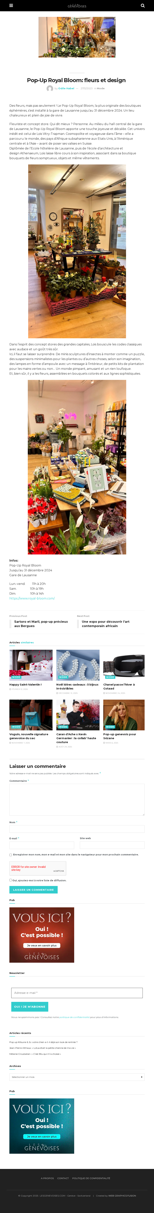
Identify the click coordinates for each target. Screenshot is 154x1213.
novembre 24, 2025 (115, 693)
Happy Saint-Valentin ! (25, 684)
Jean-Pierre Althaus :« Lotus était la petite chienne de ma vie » (42, 1047)
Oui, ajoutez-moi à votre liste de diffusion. (39, 880)
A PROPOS (47, 1178)
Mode (101, 88)
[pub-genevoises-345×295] (41, 934)
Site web (85, 838)
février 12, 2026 (19, 689)
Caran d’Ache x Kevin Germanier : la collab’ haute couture (76, 738)
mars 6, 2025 (111, 743)
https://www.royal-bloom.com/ (32, 598)
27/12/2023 (87, 88)
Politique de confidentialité (91, 1178)
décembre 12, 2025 (68, 693)
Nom (13, 822)
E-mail (14, 838)
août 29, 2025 (65, 747)
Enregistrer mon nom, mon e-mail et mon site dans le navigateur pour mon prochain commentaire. (76, 854)
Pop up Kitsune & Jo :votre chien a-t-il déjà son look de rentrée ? (43, 1042)
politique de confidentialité (74, 1017)
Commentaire (19, 780)
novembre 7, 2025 (20, 743)
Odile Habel (66, 88)
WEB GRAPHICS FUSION (122, 1195)
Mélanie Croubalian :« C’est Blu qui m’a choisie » (35, 1053)
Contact (63, 1178)
